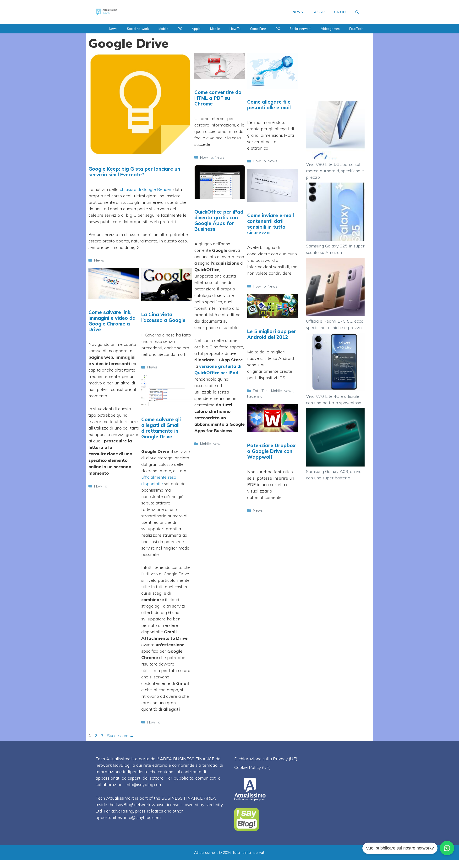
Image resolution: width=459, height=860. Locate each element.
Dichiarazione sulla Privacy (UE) (265, 758)
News (113, 29)
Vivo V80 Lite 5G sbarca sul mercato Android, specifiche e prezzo (335, 171)
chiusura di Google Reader (145, 189)
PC (180, 29)
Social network (138, 29)
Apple (196, 29)
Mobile (163, 29)
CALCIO (340, 12)
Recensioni (256, 396)
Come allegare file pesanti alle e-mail (269, 104)
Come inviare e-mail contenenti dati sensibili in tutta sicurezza (270, 224)
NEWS (298, 12)
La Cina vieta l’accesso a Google (163, 317)
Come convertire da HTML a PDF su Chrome (217, 98)
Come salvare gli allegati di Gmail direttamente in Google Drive (161, 428)
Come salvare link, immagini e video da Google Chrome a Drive (112, 320)
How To (235, 29)
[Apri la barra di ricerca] (356, 12)
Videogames (330, 29)
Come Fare (258, 29)
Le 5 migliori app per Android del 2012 (271, 334)
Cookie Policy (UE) (252, 767)
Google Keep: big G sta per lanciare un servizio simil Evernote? (134, 172)
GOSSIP (318, 12)
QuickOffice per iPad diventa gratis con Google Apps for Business (218, 220)
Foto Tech (356, 29)
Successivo (120, 735)
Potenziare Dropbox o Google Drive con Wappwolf (271, 451)
